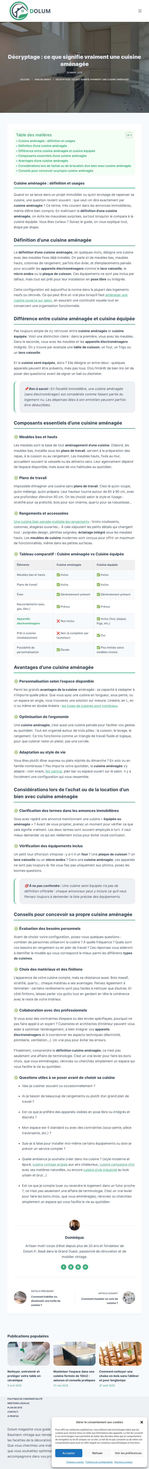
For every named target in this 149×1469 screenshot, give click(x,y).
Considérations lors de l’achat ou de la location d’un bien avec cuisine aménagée (74, 166)
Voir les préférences (128, 1453)
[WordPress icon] (85, 1267)
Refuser (97, 1453)
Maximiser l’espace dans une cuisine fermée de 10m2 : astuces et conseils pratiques (74, 1376)
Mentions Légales (123, 1462)
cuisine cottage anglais (50, 1164)
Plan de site (14, 1407)
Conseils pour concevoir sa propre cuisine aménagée (55, 171)
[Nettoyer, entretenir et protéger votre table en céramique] (28, 1354)
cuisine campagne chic (117, 1164)
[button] (142, 1422)
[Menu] (140, 11)
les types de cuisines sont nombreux (90, 706)
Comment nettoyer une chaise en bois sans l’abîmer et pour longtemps (119, 1376)
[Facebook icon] (63, 1267)
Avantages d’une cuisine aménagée (43, 160)
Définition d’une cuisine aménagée (42, 146)
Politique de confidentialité (99, 1462)
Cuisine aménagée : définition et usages (46, 141)
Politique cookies (75, 1462)
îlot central (54, 771)
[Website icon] (71, 1267)
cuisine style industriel (100, 1170)
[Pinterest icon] (78, 1267)
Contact (12, 1411)
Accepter (69, 1453)
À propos (13, 1416)
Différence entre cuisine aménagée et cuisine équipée (56, 151)
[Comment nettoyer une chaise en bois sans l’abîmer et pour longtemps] (120, 1354)
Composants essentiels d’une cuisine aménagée (52, 156)
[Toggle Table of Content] (127, 135)
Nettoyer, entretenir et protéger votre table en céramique (24, 1376)
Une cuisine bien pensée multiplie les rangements (51, 522)
